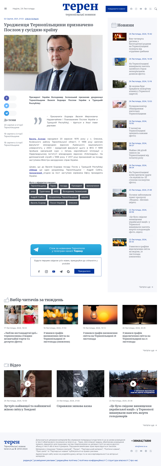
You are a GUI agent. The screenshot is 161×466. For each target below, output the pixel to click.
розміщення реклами (44, 460)
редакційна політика (67, 460)
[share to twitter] (10, 105)
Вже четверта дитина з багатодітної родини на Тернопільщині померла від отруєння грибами (140, 45)
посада (63, 185)
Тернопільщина (38, 185)
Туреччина (44, 191)
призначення (92, 185)
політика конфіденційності (92, 460)
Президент (76, 185)
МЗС (56, 191)
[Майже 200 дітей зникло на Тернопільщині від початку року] (120, 150)
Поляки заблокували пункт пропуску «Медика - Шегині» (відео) (140, 199)
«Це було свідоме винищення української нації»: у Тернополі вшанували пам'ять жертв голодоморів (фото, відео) (139, 224)
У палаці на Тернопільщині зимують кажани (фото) (138, 132)
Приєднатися (84, 271)
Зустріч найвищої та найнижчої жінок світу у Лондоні (27, 407)
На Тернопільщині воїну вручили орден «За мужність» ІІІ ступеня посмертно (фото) (140, 177)
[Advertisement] (14, 186)
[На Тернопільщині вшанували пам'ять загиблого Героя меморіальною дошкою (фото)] (120, 66)
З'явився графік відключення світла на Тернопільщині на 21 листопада (136, 337)
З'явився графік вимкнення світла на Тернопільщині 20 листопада (100, 336)
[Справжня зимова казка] (80, 383)
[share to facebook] (10, 98)
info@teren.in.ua (141, 446)
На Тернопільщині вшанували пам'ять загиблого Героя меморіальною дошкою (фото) (139, 68)
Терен (80, 6)
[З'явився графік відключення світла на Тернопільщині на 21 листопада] (140, 314)
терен (12, 442)
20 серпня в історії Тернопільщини (13, 126)
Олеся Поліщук (32, 19)
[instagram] (136, 9)
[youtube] (141, 9)
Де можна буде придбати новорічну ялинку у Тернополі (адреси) (140, 90)
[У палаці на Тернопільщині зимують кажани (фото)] (120, 128)
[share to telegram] (10, 113)
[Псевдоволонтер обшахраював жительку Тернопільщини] (120, 107)
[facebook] (131, 9)
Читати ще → (146, 287)
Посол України (57, 202)
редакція (27, 460)
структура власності (118, 460)
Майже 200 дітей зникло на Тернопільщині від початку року (139, 154)
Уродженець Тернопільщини (63, 197)
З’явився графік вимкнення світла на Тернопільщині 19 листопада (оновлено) (57, 337)
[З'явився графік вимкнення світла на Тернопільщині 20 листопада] (100, 314)
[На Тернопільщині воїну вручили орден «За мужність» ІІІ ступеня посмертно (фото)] (120, 174)
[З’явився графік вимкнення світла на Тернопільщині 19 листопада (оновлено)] (61, 314)
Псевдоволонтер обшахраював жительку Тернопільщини (138, 110)
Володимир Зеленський (75, 191)
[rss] (150, 9)
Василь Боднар (38, 202)
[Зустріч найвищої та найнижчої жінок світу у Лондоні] (28, 383)
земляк (84, 197)
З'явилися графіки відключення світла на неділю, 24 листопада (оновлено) (139, 251)
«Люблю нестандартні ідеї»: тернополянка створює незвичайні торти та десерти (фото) (21, 337)
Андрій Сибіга (38, 197)
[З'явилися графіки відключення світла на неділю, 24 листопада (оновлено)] (120, 248)
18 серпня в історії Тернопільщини (13, 143)
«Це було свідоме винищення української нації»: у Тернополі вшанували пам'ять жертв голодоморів (131, 411)
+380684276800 (141, 441)
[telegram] (146, 9)
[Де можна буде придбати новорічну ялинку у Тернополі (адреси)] (120, 87)
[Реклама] (66, 250)
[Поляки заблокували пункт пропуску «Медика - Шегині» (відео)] (120, 196)
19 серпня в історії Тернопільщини (13, 135)
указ (33, 191)
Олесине (73, 202)
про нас (134, 460)
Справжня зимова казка (74, 406)
